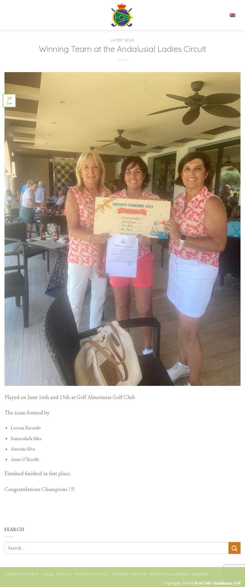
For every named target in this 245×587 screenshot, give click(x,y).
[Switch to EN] (232, 14)
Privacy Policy (91, 574)
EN (214, 15)
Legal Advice (56, 574)
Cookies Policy (21, 574)
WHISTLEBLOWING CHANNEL (179, 574)
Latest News (122, 40)
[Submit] (235, 548)
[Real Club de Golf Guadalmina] (122, 15)
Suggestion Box (129, 574)
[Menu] (10, 15)
